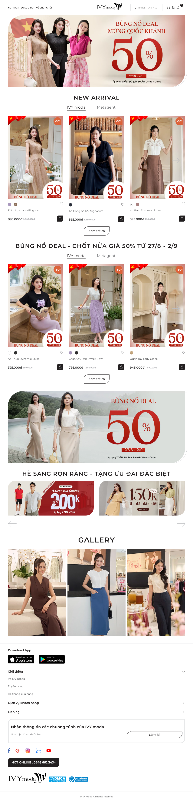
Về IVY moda (16, 679)
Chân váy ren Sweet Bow (86, 359)
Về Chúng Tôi (44, 7)
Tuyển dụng (16, 686)
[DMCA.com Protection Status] (57, 779)
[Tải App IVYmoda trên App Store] (21, 659)
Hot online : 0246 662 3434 (33, 762)
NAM (16, 7)
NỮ (9, 7)
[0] (177, 7)
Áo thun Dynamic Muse (23, 359)
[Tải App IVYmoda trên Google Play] (52, 659)
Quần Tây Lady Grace (144, 359)
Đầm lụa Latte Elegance (24, 210)
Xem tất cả (96, 231)
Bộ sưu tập (27, 7)
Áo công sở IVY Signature (86, 211)
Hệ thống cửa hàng (20, 694)
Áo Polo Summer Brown (146, 210)
